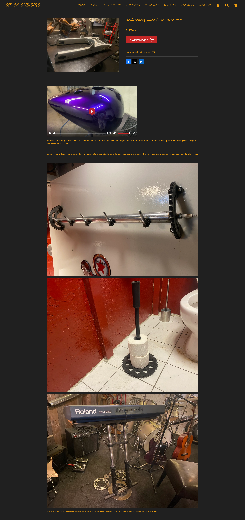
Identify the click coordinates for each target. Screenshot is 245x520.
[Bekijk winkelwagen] (235, 5)
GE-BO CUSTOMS (23, 5)
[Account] (218, 5)
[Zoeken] (227, 5)
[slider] (79, 133)
